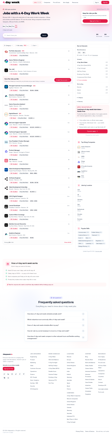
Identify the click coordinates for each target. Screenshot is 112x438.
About (100, 379)
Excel (80, 238)
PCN (10, 143)
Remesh (11, 180)
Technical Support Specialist (18, 132)
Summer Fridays (53, 374)
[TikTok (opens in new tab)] (16, 374)
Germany (69, 377)
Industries (88, 385)
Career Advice (89, 368)
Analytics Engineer (14, 233)
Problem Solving (97, 232)
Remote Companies (72, 398)
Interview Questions (90, 371)
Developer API (102, 385)
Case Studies (89, 382)
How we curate (98, 251)
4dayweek (7, 354)
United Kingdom (71, 365)
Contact (100, 382)
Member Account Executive (17, 224)
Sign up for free (94, 21)
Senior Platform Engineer (17, 60)
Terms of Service (89, 431)
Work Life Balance (90, 362)
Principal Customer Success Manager (20, 86)
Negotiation (100, 240)
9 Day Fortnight (71, 422)
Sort (34, 45)
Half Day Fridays (53, 365)
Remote (69, 356)
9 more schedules (82, 80)
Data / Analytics (34, 380)
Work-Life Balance (54, 359)
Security (32, 386)
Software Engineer (15, 178)
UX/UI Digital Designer (16, 196)
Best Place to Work (72, 419)
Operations (33, 371)
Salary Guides (89, 365)
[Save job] (70, 51)
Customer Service (83, 235)
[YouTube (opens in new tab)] (8, 377)
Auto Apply (66, 2)
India (68, 371)
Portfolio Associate (15, 51)
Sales (88, 238)
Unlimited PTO (71, 416)
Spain (68, 383)
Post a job (101, 392)
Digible (11, 106)
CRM (80, 243)
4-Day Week (52, 356)
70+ (79, 52)
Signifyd (11, 87)
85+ (84, 52)
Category (8, 45)
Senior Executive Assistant (17, 104)
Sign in (97, 2)
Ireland (69, 374)
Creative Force (13, 71)
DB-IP (11, 432)
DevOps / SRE (34, 383)
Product (32, 359)
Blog (86, 356)
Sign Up (105, 2)
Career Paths (88, 388)
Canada (69, 368)
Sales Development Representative (19, 168)
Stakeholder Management (85, 240)
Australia (69, 380)
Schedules (88, 391)
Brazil (68, 386)
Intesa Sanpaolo (13, 115)
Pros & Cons (56, 2)
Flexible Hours (52, 371)
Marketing (33, 362)
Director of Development (16, 95)
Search (44, 35)
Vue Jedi (11, 69)
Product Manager (14, 150)
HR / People (33, 377)
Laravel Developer (14, 205)
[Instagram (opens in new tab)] (12, 374)
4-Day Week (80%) (54, 368)
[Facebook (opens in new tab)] (19, 374)
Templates (88, 394)
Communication (83, 232)
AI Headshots (102, 359)
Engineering (33, 356)
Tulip (10, 161)
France (69, 389)
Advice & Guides (89, 379)
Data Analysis (100, 243)
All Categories (34, 389)
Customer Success (35, 368)
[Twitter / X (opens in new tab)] (4, 374)
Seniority (80, 101)
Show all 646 (67, 242)
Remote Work (89, 359)
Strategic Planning (84, 246)
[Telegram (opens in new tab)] (23, 374)
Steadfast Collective (14, 198)
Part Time (51, 383)
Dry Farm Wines (13, 216)
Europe (69, 359)
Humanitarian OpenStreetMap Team (19, 53)
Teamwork (95, 235)
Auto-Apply (101, 356)
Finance (32, 374)
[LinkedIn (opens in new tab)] (8, 374)
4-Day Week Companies (73, 395)
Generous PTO (53, 380)
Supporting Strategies (15, 170)
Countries (101, 376)
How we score (95, 55)
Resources (75, 2)
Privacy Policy (80, 431)
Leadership (89, 243)
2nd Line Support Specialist (17, 122)
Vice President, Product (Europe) (19, 141)
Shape (11, 152)
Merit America (13, 97)
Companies (47, 2)
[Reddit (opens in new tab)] (4, 377)
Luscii (10, 62)
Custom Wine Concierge (16, 215)
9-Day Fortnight (53, 362)
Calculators (101, 370)
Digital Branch (13, 113)
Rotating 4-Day (53, 377)
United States (70, 362)
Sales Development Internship (18, 187)
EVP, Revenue (13, 159)
